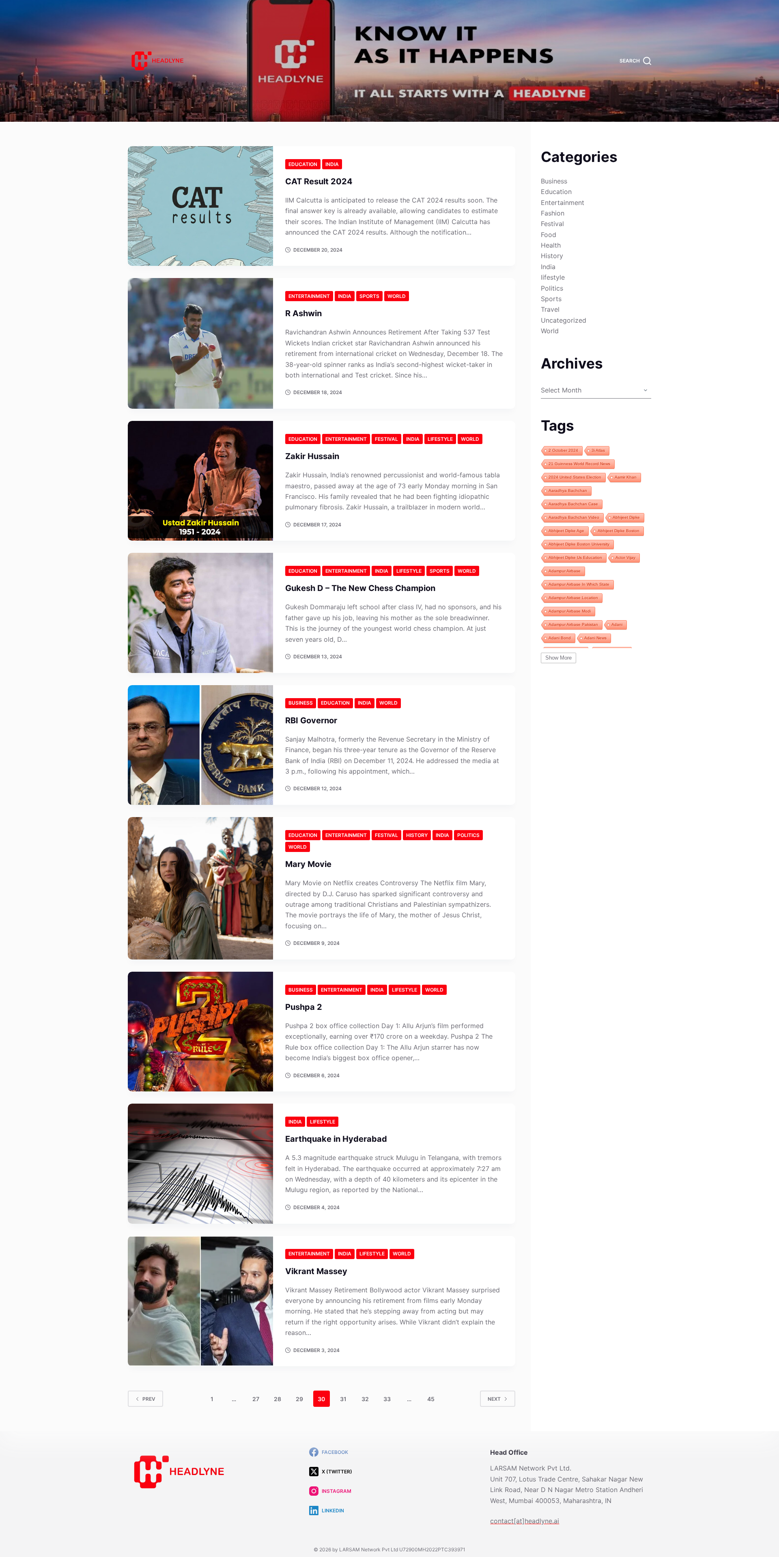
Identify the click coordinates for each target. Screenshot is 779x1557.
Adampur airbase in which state (579, 584)
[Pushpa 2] (200, 1031)
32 (365, 1398)
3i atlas (598, 450)
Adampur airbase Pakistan (573, 624)
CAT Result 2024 (319, 181)
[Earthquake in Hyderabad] (200, 1163)
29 (299, 1398)
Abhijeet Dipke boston (618, 530)
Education (302, 164)
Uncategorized (563, 320)
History (417, 835)
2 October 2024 (563, 450)
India (332, 164)
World (396, 296)
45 (431, 1398)
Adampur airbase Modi (570, 611)
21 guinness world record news (579, 463)
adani (616, 624)
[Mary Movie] (200, 888)
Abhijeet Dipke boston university (579, 544)
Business (300, 703)
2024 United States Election (575, 477)
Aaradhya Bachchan (568, 490)
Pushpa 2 (303, 1007)
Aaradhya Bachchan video (574, 517)
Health (551, 245)
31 (343, 1398)
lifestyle (440, 439)
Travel (550, 310)
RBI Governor (311, 720)
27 (255, 1398)
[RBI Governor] (200, 745)
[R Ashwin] (200, 343)
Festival (386, 439)
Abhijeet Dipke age (566, 530)
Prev (148, 1399)
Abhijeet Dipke (626, 517)
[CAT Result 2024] (200, 206)
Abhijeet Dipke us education (575, 557)
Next (494, 1399)
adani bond (560, 638)
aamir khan (626, 477)
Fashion (552, 213)
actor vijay (625, 557)
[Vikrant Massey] (200, 1301)
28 (277, 1398)
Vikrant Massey (316, 1271)
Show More (558, 658)
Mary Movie (308, 864)
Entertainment (309, 296)
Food (548, 235)
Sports (369, 296)
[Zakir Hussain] (200, 481)
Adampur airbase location (573, 597)
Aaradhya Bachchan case (573, 504)
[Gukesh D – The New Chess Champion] (200, 613)
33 (387, 1398)
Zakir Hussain (312, 456)
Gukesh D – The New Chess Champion (360, 588)
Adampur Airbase (565, 571)
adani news (595, 638)
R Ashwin (303, 313)
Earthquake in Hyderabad (336, 1139)
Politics (468, 835)
